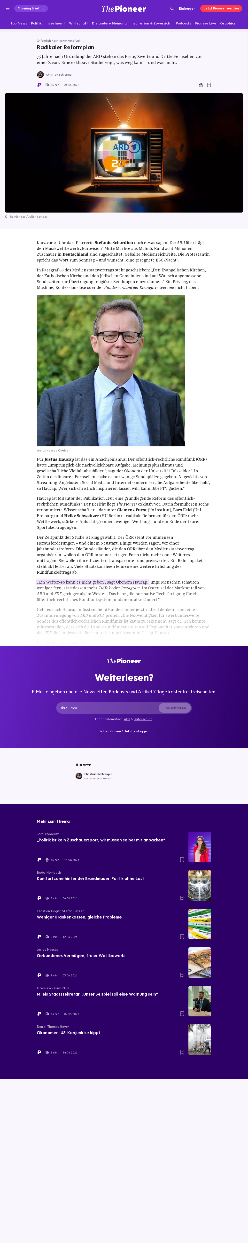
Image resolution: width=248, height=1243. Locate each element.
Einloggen (187, 8)
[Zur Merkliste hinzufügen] (209, 84)
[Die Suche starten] (172, 8)
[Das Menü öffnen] (7, 8)
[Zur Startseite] (124, 8)
